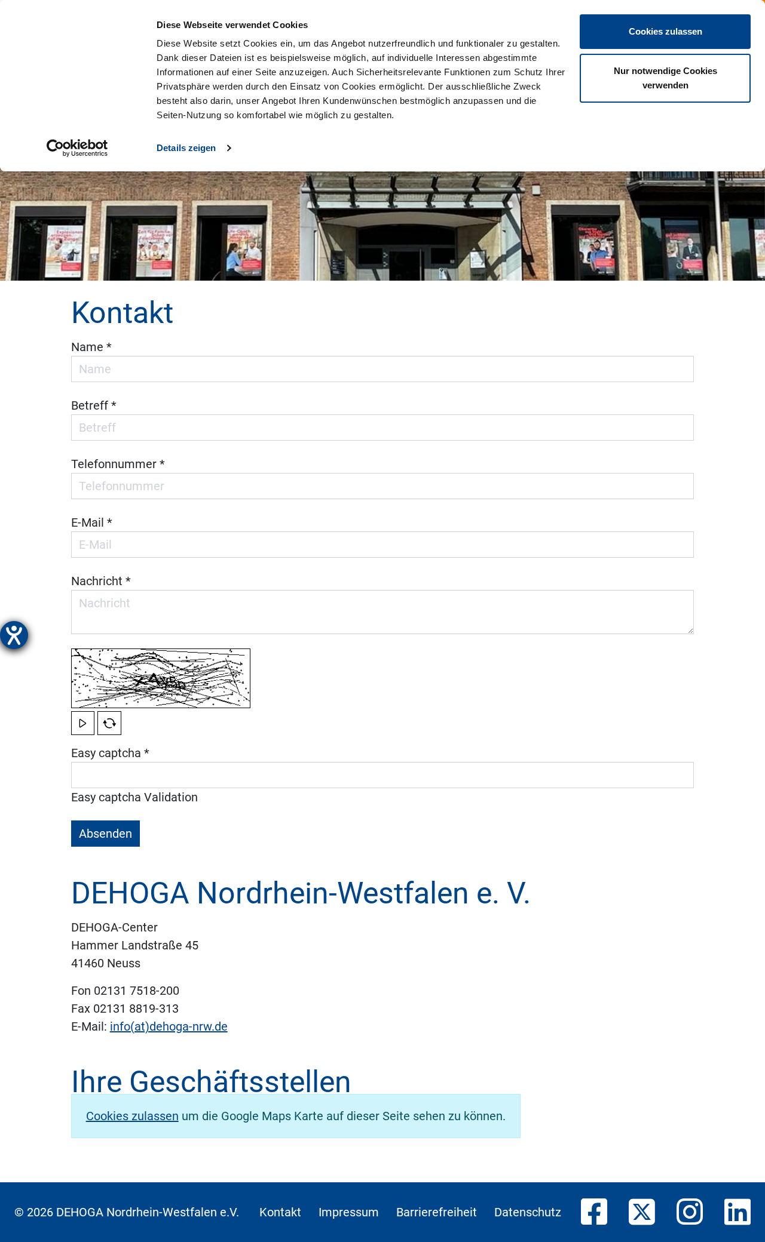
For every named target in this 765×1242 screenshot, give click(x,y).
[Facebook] (594, 1212)
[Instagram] (690, 1212)
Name (91, 347)
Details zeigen (186, 148)
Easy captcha (110, 753)
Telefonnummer (118, 464)
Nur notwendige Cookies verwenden (665, 78)
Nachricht (101, 581)
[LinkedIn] (737, 1212)
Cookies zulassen (665, 31)
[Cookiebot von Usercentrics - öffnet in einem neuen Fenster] (77, 148)
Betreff (94, 405)
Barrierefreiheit (436, 1212)
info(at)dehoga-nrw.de (169, 1026)
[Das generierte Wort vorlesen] (83, 723)
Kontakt (280, 1212)
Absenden (105, 833)
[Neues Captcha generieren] (109, 723)
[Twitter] (642, 1212)
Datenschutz (527, 1212)
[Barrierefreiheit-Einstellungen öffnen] (14, 635)
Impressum (349, 1212)
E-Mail (91, 522)
